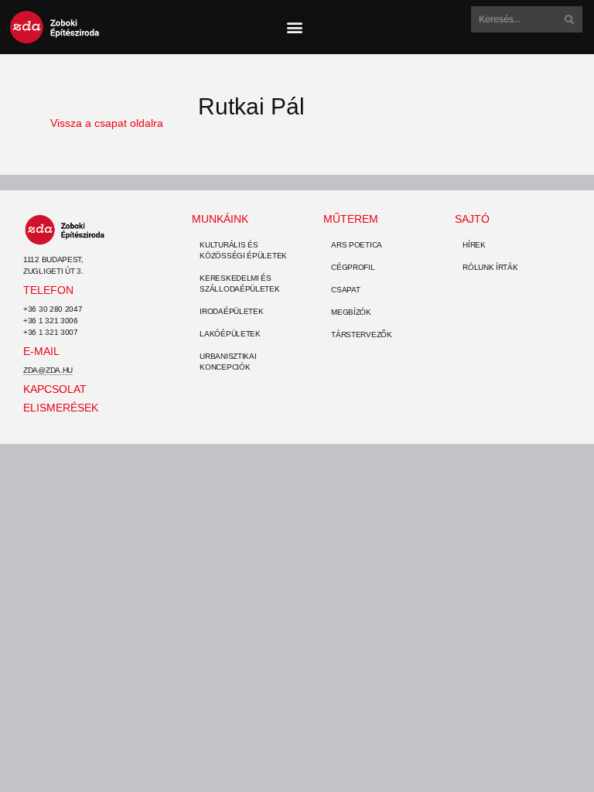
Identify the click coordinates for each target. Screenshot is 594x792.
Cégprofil (352, 267)
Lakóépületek (230, 333)
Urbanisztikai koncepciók (228, 361)
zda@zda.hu (48, 370)
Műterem (350, 219)
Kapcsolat (55, 389)
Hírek (474, 245)
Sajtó (472, 219)
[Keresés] (567, 19)
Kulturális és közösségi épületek (243, 250)
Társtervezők (361, 334)
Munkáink (220, 219)
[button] (295, 27)
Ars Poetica (356, 245)
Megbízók (351, 312)
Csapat (345, 289)
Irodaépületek (231, 311)
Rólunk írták (490, 267)
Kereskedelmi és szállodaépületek (239, 283)
